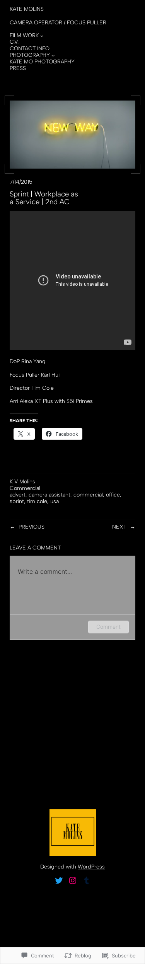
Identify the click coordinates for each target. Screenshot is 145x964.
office (113, 494)
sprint (17, 501)
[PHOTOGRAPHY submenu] (53, 55)
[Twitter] (58, 880)
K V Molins (22, 481)
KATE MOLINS (27, 9)
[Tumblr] (86, 880)
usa (54, 501)
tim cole (37, 501)
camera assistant (49, 494)
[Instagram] (72, 880)
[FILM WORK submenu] (41, 35)
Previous (31, 527)
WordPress (91, 866)
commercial (88, 494)
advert (18, 494)
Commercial (25, 488)
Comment (108, 626)
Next (119, 527)
